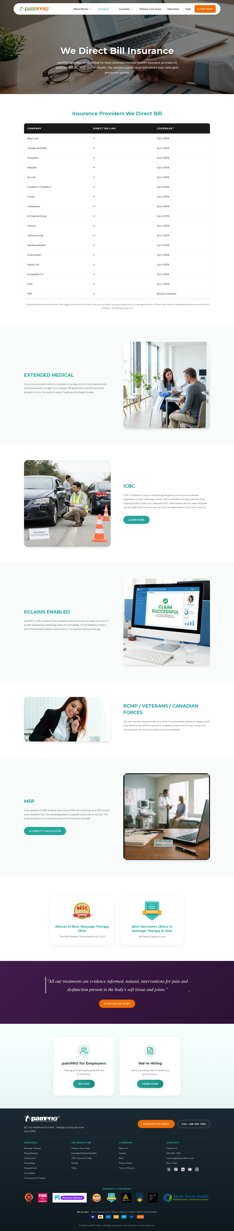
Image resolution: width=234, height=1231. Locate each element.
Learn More (136, 520)
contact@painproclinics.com (180, 1158)
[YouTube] (189, 1169)
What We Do (81, 8)
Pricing (74, 1163)
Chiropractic (30, 1158)
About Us (123, 1148)
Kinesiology (29, 1163)
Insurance (103, 8)
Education (173, 8)
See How (84, 1084)
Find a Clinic (171, 1163)
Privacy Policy (125, 1163)
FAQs (74, 1168)
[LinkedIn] (182, 1169)
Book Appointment (156, 1124)
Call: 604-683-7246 (193, 1124)
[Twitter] (168, 1169)
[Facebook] (175, 1169)
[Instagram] (196, 1169)
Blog (121, 1158)
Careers (122, 1153)
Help (188, 8)
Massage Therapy (32, 1148)
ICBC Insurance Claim (81, 1158)
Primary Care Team (150, 8)
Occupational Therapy (35, 1178)
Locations (124, 8)
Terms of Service (127, 1168)
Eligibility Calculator (45, 831)
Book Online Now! (117, 1003)
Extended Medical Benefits (84, 1153)
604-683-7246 (173, 1153)
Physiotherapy (31, 1153)
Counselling (29, 1173)
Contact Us (171, 1148)
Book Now (205, 8)
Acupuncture (30, 1168)
